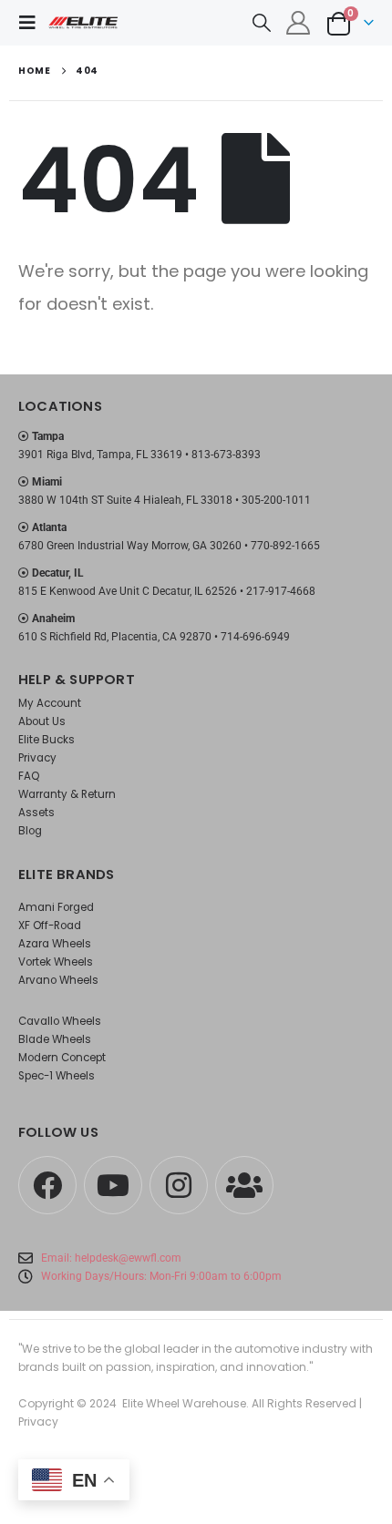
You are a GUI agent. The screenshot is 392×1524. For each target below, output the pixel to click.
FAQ (28, 776)
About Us (42, 721)
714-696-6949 (255, 636)
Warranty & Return (67, 794)
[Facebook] (47, 1185)
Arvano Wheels (58, 980)
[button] (32, 22)
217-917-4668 (280, 591)
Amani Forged (56, 907)
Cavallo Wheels (59, 1021)
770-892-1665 (285, 545)
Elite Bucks (46, 739)
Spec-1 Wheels (56, 1076)
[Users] (244, 1185)
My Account (49, 703)
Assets (36, 812)
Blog (30, 830)
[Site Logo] (83, 23)
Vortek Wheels (55, 962)
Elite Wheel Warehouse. (185, 1403)
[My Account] (298, 23)
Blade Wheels (54, 1039)
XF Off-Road (49, 925)
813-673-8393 (226, 454)
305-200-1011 (276, 500)
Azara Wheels (54, 943)
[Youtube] (113, 1185)
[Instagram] (179, 1185)
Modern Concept (62, 1057)
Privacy (37, 758)
